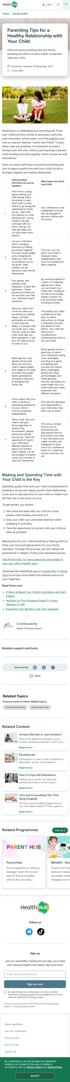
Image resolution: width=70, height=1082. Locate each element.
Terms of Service (21, 1006)
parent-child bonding (15, 707)
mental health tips (40, 707)
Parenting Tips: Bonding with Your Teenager (32, 609)
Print (38, 676)
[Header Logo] (10, 4)
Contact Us (10, 1051)
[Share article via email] (34, 667)
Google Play (49, 571)
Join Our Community (15, 1031)
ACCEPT (35, 1075)
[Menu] (66, 4)
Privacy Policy (37, 997)
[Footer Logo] (35, 910)
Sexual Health (20, 13)
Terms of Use (26, 994)
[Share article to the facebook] (53, 667)
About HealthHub (14, 1024)
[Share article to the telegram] (44, 667)
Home (6, 13)
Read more (25, 747)
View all (59, 830)
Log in (49, 4)
